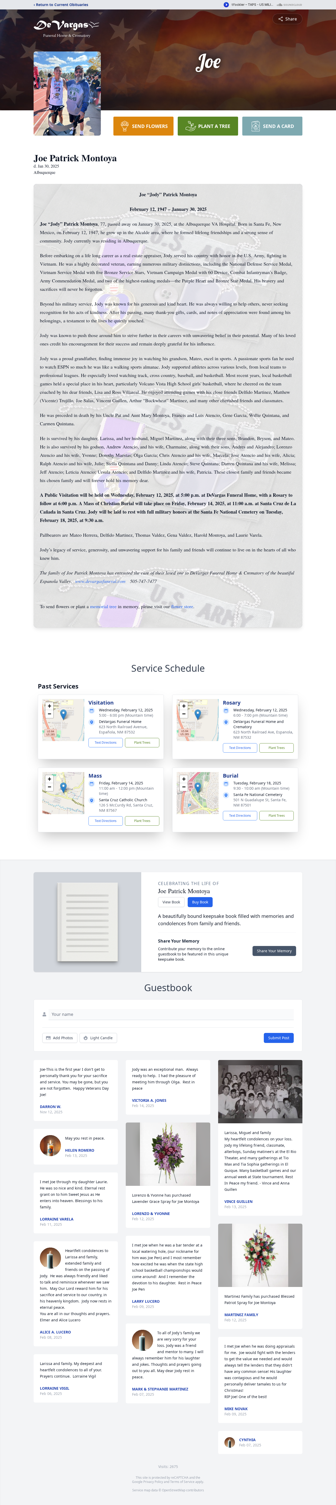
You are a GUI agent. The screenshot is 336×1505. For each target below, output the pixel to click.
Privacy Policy (153, 1482)
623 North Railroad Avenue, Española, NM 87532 (123, 729)
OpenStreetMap (173, 1490)
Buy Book (200, 901)
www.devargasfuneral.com (100, 581)
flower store (182, 606)
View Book (171, 901)
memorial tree (103, 606)
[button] (63, 714)
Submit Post (278, 1037)
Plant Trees (142, 742)
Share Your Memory (274, 950)
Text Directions (106, 742)
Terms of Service (182, 1482)
